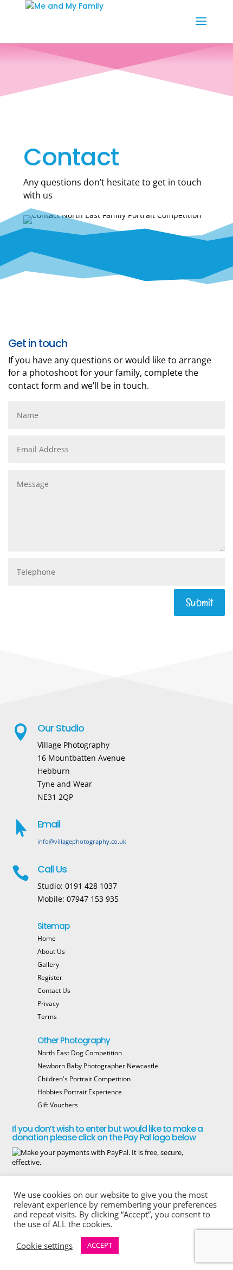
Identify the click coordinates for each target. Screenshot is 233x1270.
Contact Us (53, 990)
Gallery (48, 964)
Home (46, 938)
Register (49, 977)
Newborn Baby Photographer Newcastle (97, 1065)
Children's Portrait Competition (84, 1078)
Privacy (48, 1003)
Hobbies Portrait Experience (79, 1091)
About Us (51, 951)
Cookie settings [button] (44, 1245)
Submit (199, 602)
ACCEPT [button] (99, 1245)
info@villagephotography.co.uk (81, 841)
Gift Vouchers (57, 1104)
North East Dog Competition (79, 1052)
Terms (47, 1016)
